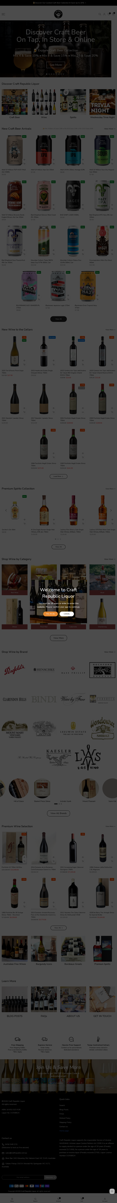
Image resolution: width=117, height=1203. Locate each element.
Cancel (67, 614)
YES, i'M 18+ (50, 614)
